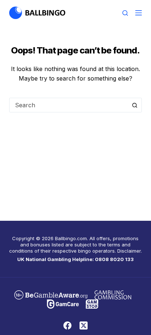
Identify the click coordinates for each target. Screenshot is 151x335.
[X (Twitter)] (84, 325)
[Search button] (134, 105)
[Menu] (138, 13)
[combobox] (69, 105)
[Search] (125, 13)
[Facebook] (67, 325)
